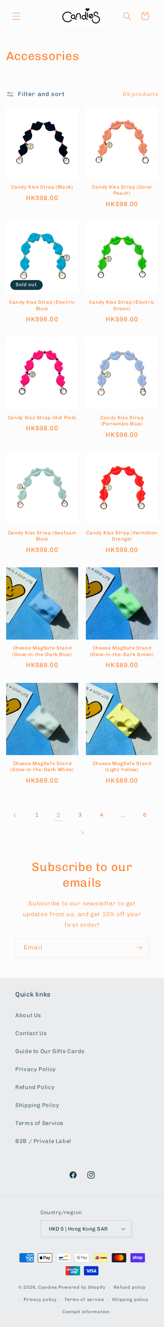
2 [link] (58, 815)
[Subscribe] (139, 947)
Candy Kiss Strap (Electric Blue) (42, 305)
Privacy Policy (35, 1069)
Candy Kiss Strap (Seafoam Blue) (42, 536)
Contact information (86, 1311)
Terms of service (84, 1299)
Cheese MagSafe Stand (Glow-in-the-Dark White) (42, 766)
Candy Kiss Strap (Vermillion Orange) (122, 536)
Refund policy (130, 1287)
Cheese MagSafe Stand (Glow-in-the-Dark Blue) (42, 651)
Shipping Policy (37, 1105)
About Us (28, 1015)
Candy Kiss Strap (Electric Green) (121, 305)
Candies (47, 1287)
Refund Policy (35, 1087)
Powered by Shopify (82, 1287)
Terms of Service (39, 1123)
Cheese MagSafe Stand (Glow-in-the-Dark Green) (122, 651)
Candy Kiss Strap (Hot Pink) (42, 417)
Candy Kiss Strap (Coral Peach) (122, 190)
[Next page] (82, 833)
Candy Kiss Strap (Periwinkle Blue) (121, 421)
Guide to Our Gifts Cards (50, 1051)
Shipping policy (130, 1299)
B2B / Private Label (43, 1141)
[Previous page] (15, 815)
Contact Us (31, 1033)
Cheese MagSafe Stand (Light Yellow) (122, 766)
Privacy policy (40, 1299)
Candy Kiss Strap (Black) (42, 187)
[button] (16, 16)
